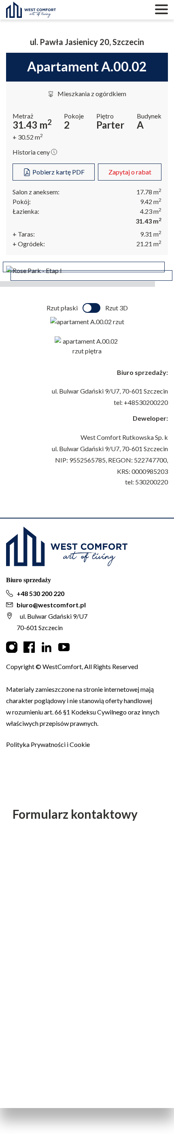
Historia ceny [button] (32, 152)
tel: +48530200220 (141, 402)
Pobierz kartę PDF (58, 172)
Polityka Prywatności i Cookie (48, 744)
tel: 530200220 (146, 482)
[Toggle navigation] (161, 9)
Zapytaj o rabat (129, 172)
